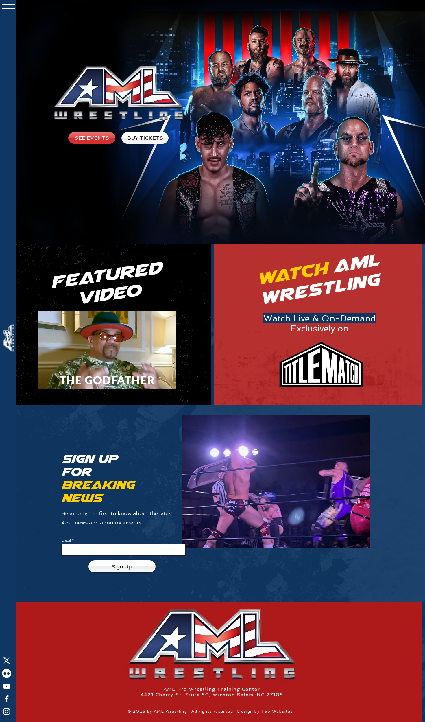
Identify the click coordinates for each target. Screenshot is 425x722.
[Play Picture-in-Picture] (158, 381)
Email (66, 540)
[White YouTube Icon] (6, 686)
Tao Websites (277, 711)
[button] (8, 8)
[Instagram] (6, 711)
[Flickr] (6, 673)
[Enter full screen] (168, 381)
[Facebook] (6, 698)
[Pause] (45, 381)
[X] (6, 660)
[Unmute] (55, 381)
